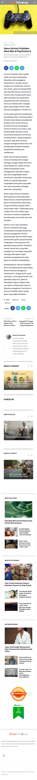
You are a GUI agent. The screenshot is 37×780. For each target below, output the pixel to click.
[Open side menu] (2, 2)
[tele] (22, 68)
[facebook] (6, 68)
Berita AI (7, 303)
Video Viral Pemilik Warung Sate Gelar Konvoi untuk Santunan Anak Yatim (18, 649)
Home (5, 42)
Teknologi (15, 299)
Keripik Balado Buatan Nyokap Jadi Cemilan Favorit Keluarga (25, 531)
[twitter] (11, 68)
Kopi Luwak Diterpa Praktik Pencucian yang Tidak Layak (25, 544)
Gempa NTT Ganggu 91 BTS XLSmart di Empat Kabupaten (26, 323)
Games (12, 42)
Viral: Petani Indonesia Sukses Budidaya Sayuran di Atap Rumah (18, 584)
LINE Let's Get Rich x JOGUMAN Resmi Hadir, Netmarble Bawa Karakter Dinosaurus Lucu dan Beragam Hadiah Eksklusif (18, 384)
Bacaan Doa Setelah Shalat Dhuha (18, 437)
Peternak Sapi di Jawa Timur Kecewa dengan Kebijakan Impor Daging (25, 607)
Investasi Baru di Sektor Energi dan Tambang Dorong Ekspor (25, 660)
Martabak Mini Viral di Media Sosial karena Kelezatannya (18, 522)
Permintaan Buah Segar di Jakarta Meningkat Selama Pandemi (25, 594)
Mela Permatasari (11, 61)
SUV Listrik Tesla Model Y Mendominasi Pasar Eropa (18, 475)
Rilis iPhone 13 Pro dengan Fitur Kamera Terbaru (10, 323)
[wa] (17, 68)
